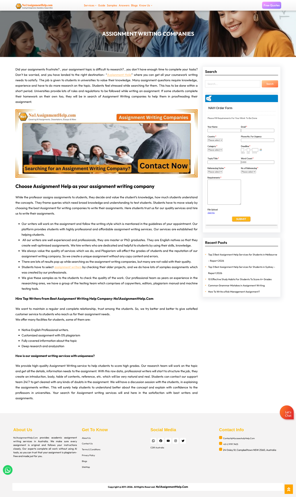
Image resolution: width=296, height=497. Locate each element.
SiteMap (86, 467)
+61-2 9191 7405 (230, 444)
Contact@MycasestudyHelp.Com (239, 438)
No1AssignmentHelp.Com (25, 437)
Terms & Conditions (91, 449)
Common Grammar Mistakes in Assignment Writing (236, 285)
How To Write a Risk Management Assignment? (234, 291)
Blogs (84, 461)
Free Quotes (272, 5)
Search (269, 83)
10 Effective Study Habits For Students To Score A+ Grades (240, 279)
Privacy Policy (88, 455)
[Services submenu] (96, 5)
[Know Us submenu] (151, 5)
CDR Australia (157, 447)
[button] (287, 413)
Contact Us (87, 443)
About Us (86, 438)
